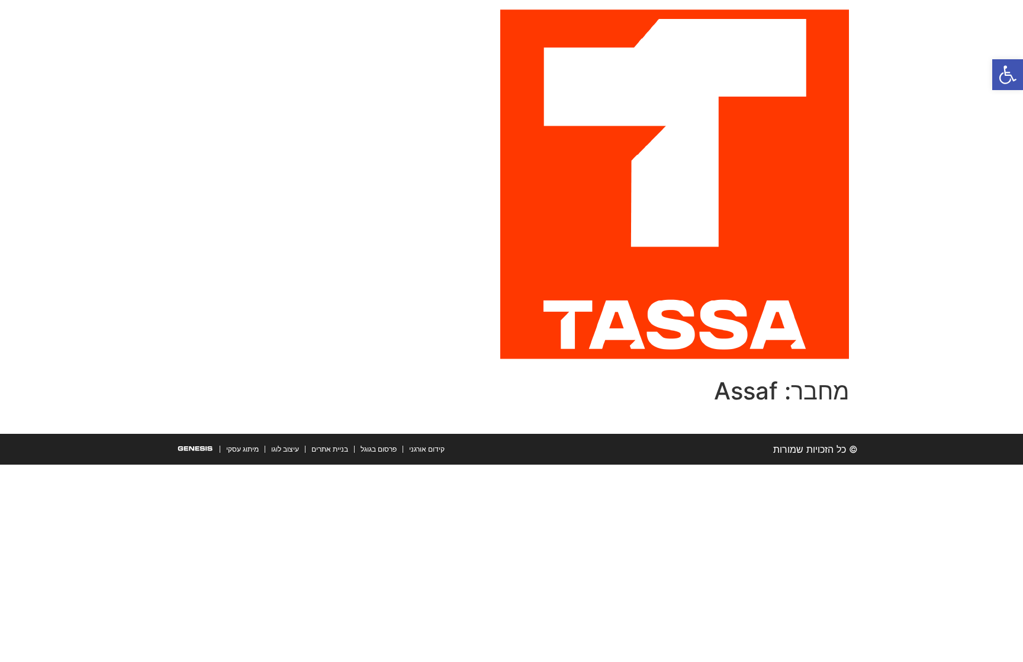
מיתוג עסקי (242, 448)
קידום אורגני (427, 448)
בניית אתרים (329, 448)
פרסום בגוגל (379, 448)
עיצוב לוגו (285, 448)
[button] (1007, 74)
